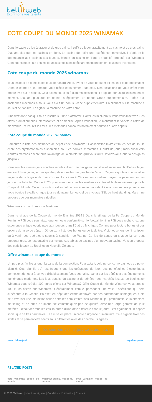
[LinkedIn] (123, 391)
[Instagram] (136, 391)
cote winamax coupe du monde (23, 380)
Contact (80, 393)
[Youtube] (129, 391)
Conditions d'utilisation (60, 393)
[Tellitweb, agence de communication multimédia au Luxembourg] (22, 17)
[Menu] (142, 5)
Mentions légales (35, 393)
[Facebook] (110, 391)
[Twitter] (117, 391)
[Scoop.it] (142, 391)
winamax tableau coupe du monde (57, 380)
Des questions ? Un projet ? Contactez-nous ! (76, 330)
